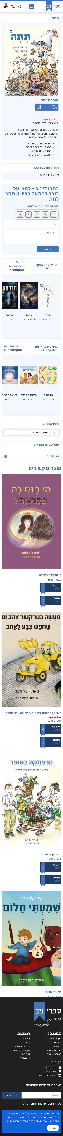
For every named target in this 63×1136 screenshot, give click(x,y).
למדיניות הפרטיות (19, 1121)
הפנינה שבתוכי (9, 395)
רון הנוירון (48, 395)
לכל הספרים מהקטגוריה (16, 268)
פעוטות (36, 123)
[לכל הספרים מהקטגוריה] (17, 262)
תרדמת (9, 315)
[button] (31, 6)
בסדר (53, 1127)
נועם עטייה (28, 399)
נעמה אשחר (48, 399)
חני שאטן (47, 319)
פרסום (48, 249)
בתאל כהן (9, 399)
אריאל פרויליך (29, 319)
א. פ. (9, 319)
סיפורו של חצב (29, 395)
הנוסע (28, 315)
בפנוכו (47, 315)
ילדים (44, 123)
